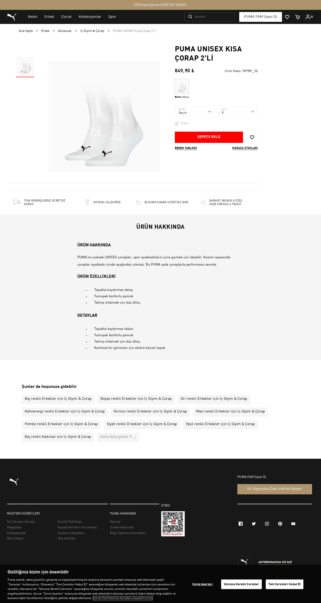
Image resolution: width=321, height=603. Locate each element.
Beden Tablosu (186, 148)
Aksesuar (65, 31)
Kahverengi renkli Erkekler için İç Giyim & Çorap (65, 411)
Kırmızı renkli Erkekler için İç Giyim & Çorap (150, 411)
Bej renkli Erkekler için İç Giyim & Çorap (58, 399)
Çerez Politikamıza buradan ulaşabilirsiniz (122, 598)
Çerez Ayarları (202, 584)
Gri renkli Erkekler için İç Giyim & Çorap (214, 399)
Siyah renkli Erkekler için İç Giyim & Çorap (142, 424)
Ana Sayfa (26, 31)
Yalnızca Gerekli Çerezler (241, 584)
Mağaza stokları (245, 148)
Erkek (45, 31)
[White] (181, 86)
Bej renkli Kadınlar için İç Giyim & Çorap (58, 437)
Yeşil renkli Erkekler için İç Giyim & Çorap (220, 424)
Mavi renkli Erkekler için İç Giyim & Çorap (230, 411)
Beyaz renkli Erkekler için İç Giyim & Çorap (136, 399)
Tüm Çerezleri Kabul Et (284, 584)
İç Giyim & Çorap (92, 31)
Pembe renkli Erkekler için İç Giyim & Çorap (61, 424)
